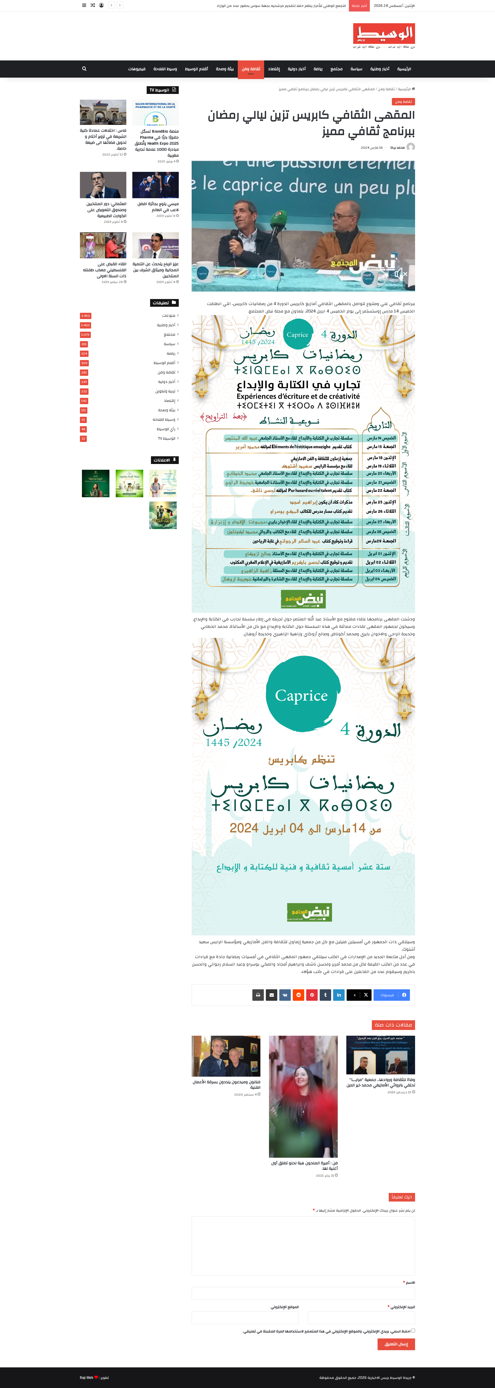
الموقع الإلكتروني (285, 1307)
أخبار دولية (297, 69)
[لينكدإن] (339, 995)
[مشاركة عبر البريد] (271, 995)
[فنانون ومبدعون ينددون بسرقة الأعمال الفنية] (226, 1056)
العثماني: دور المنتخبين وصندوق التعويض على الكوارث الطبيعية (106, 210)
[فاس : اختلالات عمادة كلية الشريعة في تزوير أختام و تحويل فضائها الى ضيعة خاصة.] (103, 112)
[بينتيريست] (312, 995)
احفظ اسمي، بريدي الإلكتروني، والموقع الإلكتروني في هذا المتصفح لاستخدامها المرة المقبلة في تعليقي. (326, 1331)
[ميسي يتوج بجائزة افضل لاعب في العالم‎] (155, 185)
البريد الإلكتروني (401, 1307)
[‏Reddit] (298, 995)
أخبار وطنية (379, 69)
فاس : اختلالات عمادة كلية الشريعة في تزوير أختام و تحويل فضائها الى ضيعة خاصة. (103, 139)
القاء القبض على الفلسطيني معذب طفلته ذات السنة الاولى (104, 270)
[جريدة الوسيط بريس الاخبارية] (384, 36)
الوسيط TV (166, 438)
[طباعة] (258, 995)
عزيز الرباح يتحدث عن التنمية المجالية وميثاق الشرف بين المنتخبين (156, 270)
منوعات (168, 315)
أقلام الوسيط (196, 69)
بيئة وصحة (225, 69)
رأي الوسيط (166, 429)
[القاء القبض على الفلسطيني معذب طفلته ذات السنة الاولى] (103, 245)
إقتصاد (274, 69)
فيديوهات (137, 69)
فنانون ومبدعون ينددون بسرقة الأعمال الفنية (226, 1084)
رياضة (318, 69)
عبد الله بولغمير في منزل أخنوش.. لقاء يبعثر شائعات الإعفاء (299, 5)
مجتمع (337, 69)
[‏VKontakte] (285, 995)
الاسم (409, 1282)
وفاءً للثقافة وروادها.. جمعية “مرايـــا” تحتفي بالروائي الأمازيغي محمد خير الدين (381, 1082)
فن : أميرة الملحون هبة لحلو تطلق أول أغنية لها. (304, 1165)
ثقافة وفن (251, 69)
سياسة (356, 69)
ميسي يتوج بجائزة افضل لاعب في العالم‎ (158, 207)
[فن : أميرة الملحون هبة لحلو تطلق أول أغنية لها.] (303, 1097)
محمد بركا (397, 147)
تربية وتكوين (165, 391)
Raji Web (86, 1377)
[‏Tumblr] (325, 995)
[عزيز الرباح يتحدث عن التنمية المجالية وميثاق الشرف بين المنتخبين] (155, 245)
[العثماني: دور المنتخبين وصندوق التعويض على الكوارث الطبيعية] (103, 185)
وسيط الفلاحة (165, 69)
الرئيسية (404, 69)
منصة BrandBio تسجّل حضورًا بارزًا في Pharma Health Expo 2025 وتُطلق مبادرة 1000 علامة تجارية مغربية (157, 143)
